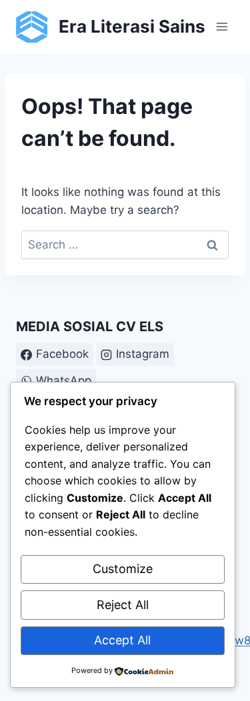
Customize (123, 569)
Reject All (123, 605)
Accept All (122, 640)
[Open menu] (221, 26)
